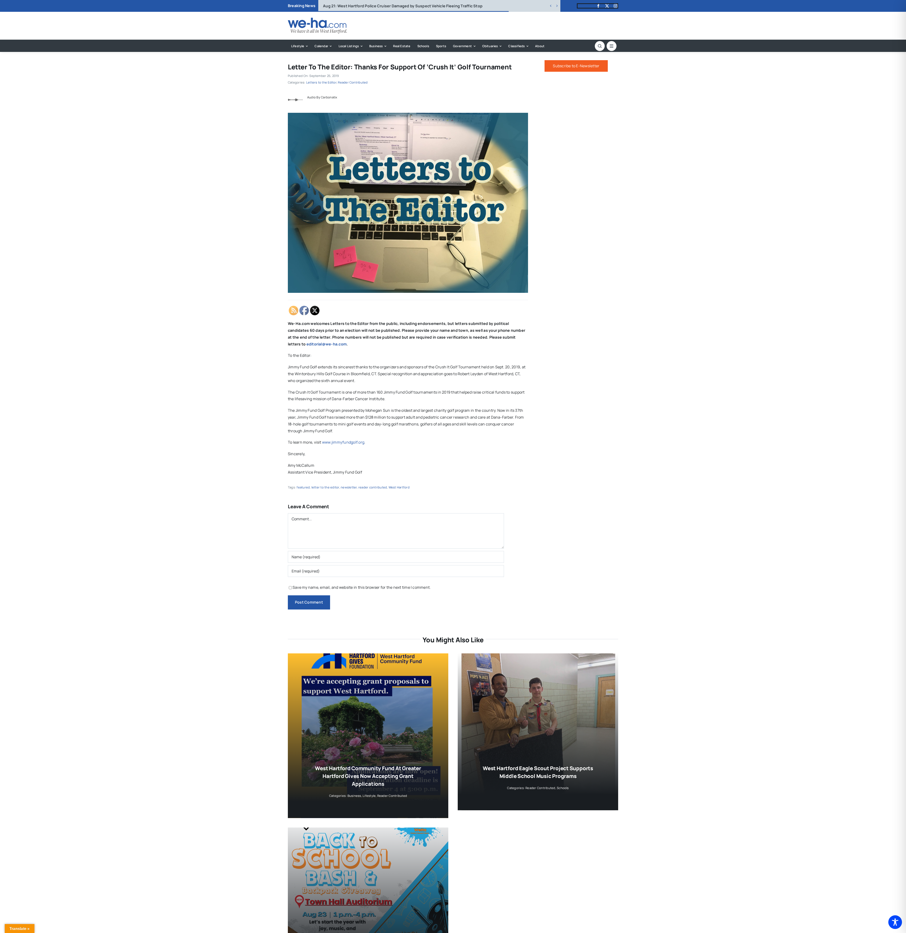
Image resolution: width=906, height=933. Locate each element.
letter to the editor (325, 487)
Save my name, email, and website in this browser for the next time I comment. (362, 587)
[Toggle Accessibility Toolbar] (895, 922)
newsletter (349, 487)
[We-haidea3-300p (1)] (317, 19)
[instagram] (615, 6)
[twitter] (607, 6)
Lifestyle (369, 796)
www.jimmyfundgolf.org (343, 442)
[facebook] (598, 6)
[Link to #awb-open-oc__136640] (612, 46)
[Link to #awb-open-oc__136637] (600, 46)
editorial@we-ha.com (326, 344)
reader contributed (372, 487)
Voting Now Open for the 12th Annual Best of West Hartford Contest (393, 5)
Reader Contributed (353, 82)
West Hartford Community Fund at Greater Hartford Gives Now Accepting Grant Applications (368, 776)
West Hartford (399, 487)
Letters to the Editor (321, 82)
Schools (563, 788)
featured (303, 487)
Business (354, 796)
